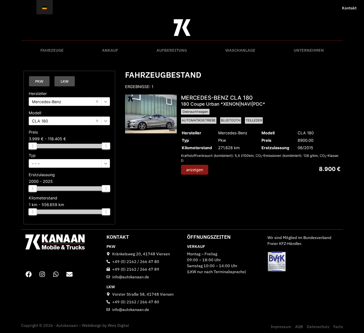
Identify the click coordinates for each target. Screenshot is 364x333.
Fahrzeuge (52, 50)
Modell (35, 113)
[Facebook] (28, 274)
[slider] (32, 146)
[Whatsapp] (56, 274)
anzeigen (194, 169)
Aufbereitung (171, 50)
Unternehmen (309, 50)
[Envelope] (69, 274)
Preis (33, 132)
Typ (32, 155)
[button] (105, 101)
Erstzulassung (42, 175)
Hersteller (38, 93)
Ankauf (110, 50)
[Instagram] (42, 274)
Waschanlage (240, 50)
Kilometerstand (43, 198)
